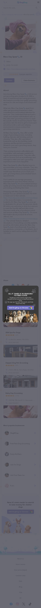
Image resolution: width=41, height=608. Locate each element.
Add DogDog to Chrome (18, 308)
